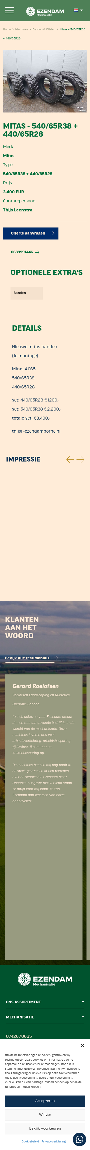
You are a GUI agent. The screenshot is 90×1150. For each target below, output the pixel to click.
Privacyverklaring (54, 1141)
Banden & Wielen (43, 29)
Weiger (45, 1115)
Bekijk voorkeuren (45, 1129)
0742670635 (19, 1036)
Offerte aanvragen (28, 234)
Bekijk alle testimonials (27, 658)
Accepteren (45, 1101)
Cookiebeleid (30, 1141)
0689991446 (22, 252)
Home (7, 29)
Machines (21, 29)
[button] (82, 1045)
